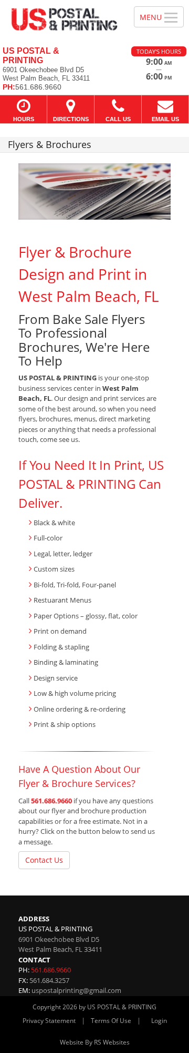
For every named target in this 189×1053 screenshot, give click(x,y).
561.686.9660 (51, 800)
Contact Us (44, 860)
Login (159, 1020)
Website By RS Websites (95, 1042)
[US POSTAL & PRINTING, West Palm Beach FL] (61, 19)
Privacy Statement (49, 1020)
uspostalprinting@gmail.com (76, 990)
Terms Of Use (111, 1020)
